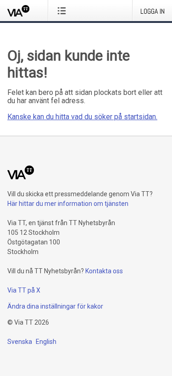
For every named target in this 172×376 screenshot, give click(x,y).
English (46, 341)
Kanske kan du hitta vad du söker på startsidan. (82, 116)
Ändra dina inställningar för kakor (55, 306)
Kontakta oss (104, 271)
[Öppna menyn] (63, 10)
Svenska (19, 341)
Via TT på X (23, 290)
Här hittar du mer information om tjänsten (67, 203)
